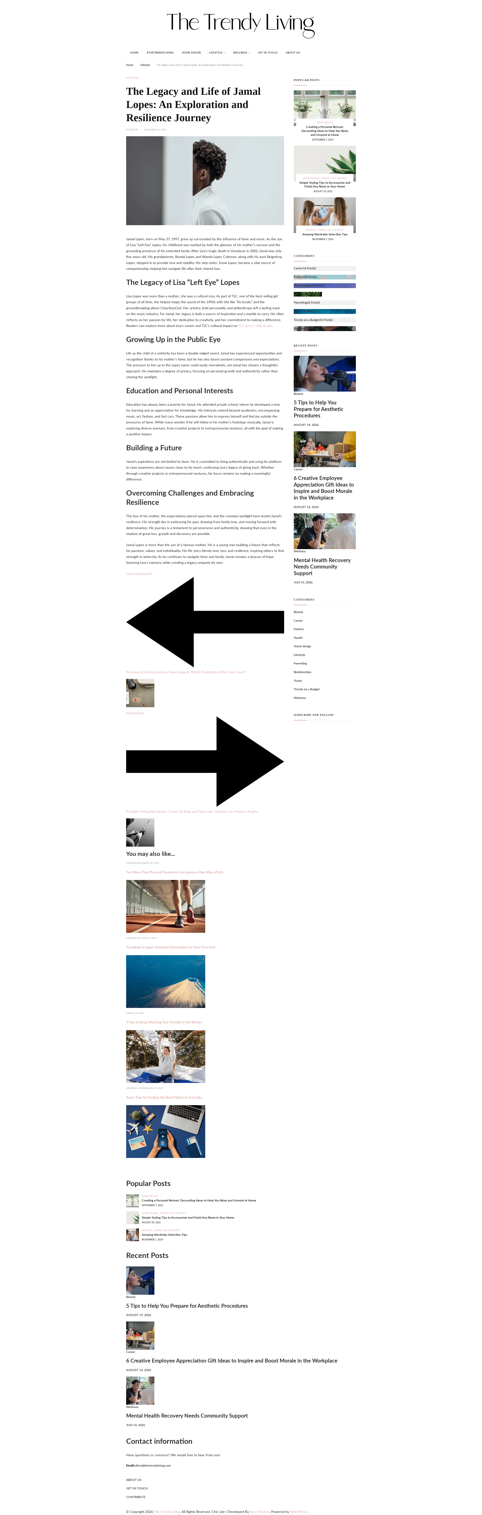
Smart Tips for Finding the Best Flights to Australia (164, 1097)
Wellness (240, 53)
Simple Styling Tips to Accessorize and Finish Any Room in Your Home (324, 184)
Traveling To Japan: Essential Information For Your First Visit (171, 947)
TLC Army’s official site (255, 326)
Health (298, 637)
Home (134, 53)
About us (293, 53)
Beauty (298, 393)
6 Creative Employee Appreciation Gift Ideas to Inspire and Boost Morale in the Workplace (324, 488)
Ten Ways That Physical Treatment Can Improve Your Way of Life (174, 872)
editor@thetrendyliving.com (152, 1465)
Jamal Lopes (135, 574)
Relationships (302, 672)
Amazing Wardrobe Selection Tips (325, 234)
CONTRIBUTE (135, 1497)
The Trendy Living (167, 1512)
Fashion (311, 230)
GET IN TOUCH (137, 1488)
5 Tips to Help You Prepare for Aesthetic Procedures (318, 409)
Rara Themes (259, 1512)
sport (148, 574)
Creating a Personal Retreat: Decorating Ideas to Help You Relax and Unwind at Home (324, 130)
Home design (191, 53)
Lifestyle (216, 53)
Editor (134, 130)
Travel (298, 680)
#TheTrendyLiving (160, 53)
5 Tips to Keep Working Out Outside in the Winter (164, 1022)
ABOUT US (133, 1479)
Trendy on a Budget (334, 178)
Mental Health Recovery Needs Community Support (322, 567)
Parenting (300, 663)
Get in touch (268, 53)
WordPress (298, 1512)
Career (298, 469)
